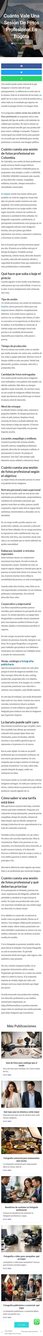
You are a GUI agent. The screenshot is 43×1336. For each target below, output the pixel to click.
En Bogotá (5, 194)
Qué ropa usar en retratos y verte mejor (21, 1112)
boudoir (4, 306)
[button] (21, 66)
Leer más (7, 1075)
